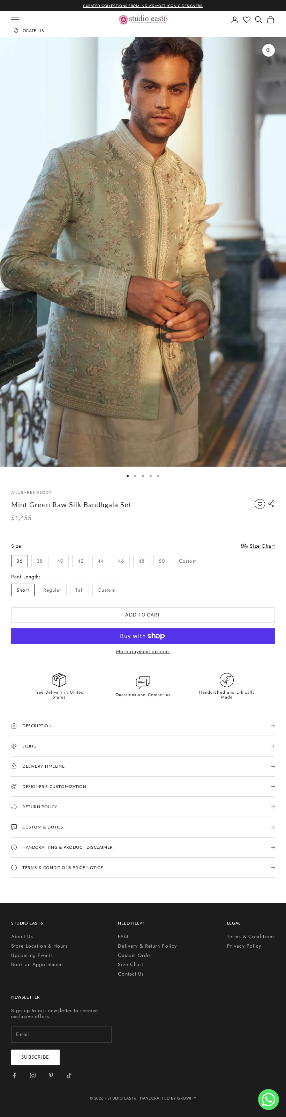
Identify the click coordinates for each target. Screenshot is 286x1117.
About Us (22, 936)
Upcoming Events (32, 955)
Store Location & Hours (39, 945)
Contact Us (131, 973)
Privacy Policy (244, 945)
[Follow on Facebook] (14, 1075)
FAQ (123, 936)
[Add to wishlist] (260, 504)
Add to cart (142, 615)
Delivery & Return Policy (147, 945)
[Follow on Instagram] (32, 1075)
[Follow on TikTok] (69, 1075)
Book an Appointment (37, 964)
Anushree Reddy (31, 492)
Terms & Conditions (251, 936)
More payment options (143, 652)
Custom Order (135, 955)
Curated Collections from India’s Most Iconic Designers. (143, 5)
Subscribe (35, 1057)
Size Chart (130, 964)
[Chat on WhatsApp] (268, 1099)
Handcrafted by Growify (168, 1098)
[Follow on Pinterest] (50, 1075)
